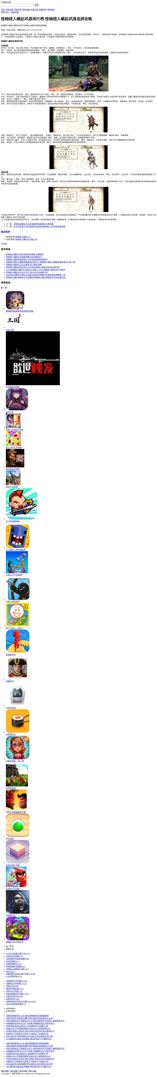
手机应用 (18, 10)
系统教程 (51, 10)
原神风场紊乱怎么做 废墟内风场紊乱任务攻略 (33, 224)
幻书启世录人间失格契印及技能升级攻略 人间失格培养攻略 (39, 226)
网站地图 (5, 1071)
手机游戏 (9, 10)
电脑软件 (43, 10)
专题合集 (34, 10)
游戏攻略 (26, 10)
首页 (3, 10)
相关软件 (5, 231)
